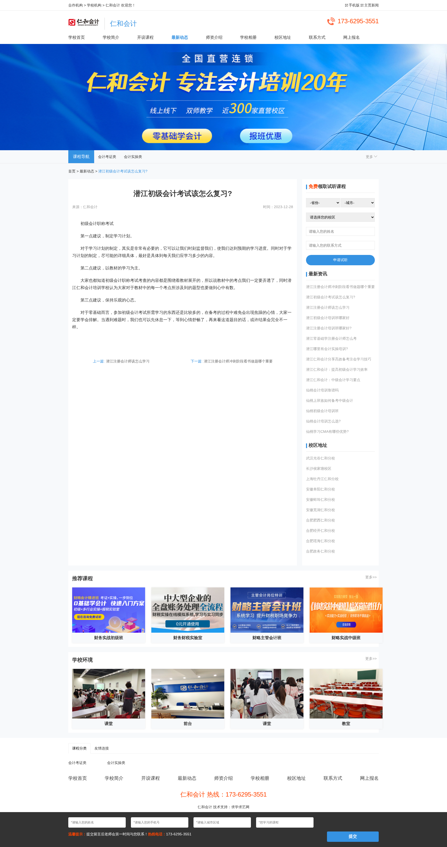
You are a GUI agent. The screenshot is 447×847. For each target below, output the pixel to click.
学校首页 (76, 37)
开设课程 (145, 37)
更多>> (371, 577)
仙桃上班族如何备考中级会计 (329, 400)
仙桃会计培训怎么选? (323, 421)
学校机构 (94, 5)
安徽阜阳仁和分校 (320, 489)
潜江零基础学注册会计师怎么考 (331, 338)
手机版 (354, 5)
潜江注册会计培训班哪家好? (329, 328)
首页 (72, 171)
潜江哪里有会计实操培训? (327, 349)
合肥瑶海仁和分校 (320, 541)
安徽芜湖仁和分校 (320, 510)
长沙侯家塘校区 (318, 468)
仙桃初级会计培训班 (322, 411)
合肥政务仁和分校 (320, 551)
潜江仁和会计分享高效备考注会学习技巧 (338, 359)
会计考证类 (107, 157)
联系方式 (317, 37)
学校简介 (111, 37)
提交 (353, 836)
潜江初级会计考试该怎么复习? (330, 297)
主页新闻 (371, 5)
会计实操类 (133, 157)
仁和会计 (113, 5)
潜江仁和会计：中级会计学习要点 (333, 380)
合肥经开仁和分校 (320, 530)
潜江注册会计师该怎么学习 (128, 361)
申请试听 (340, 260)
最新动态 (180, 37)
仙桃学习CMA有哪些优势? (327, 431)
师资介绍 (214, 37)
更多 (370, 157)
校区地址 (282, 37)
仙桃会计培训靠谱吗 (322, 390)
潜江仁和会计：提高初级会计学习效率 (337, 369)
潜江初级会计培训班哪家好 (327, 318)
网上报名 (351, 37)
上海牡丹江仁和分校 (322, 479)
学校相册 (248, 37)
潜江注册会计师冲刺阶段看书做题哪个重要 (238, 361)
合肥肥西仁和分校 (320, 520)
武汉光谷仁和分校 (320, 458)
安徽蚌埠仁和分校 (320, 499)
